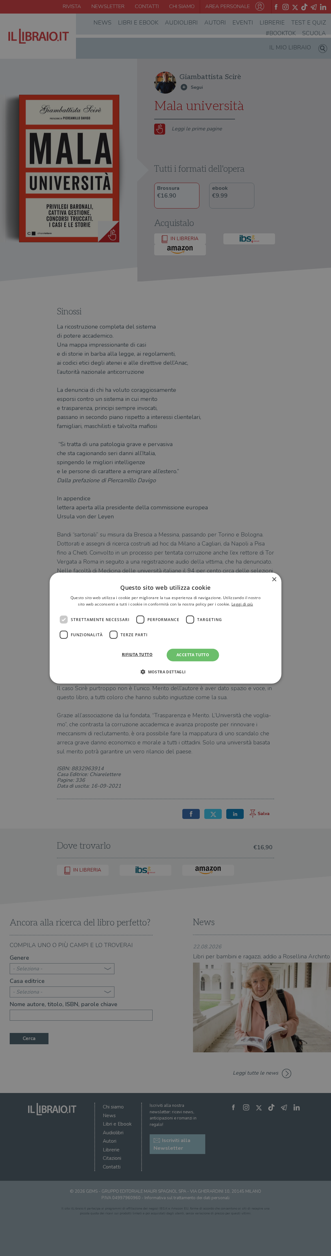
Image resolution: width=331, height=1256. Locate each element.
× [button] (274, 579)
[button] (165, 672)
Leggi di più (242, 604)
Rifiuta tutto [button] (137, 654)
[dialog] (166, 627)
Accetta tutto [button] (192, 655)
